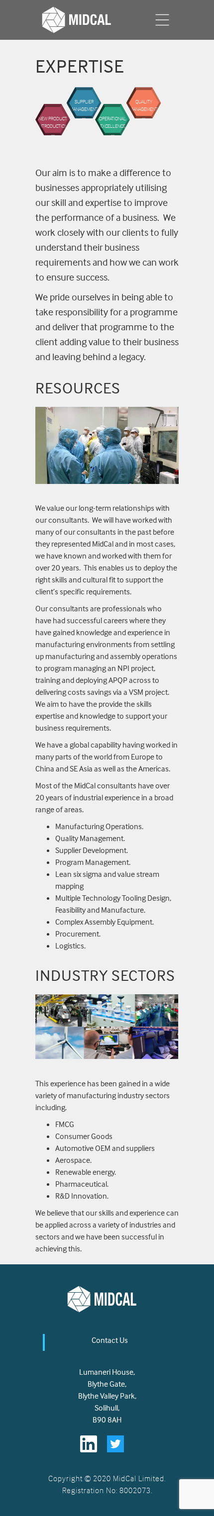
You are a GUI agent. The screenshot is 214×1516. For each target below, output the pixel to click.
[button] (162, 20)
